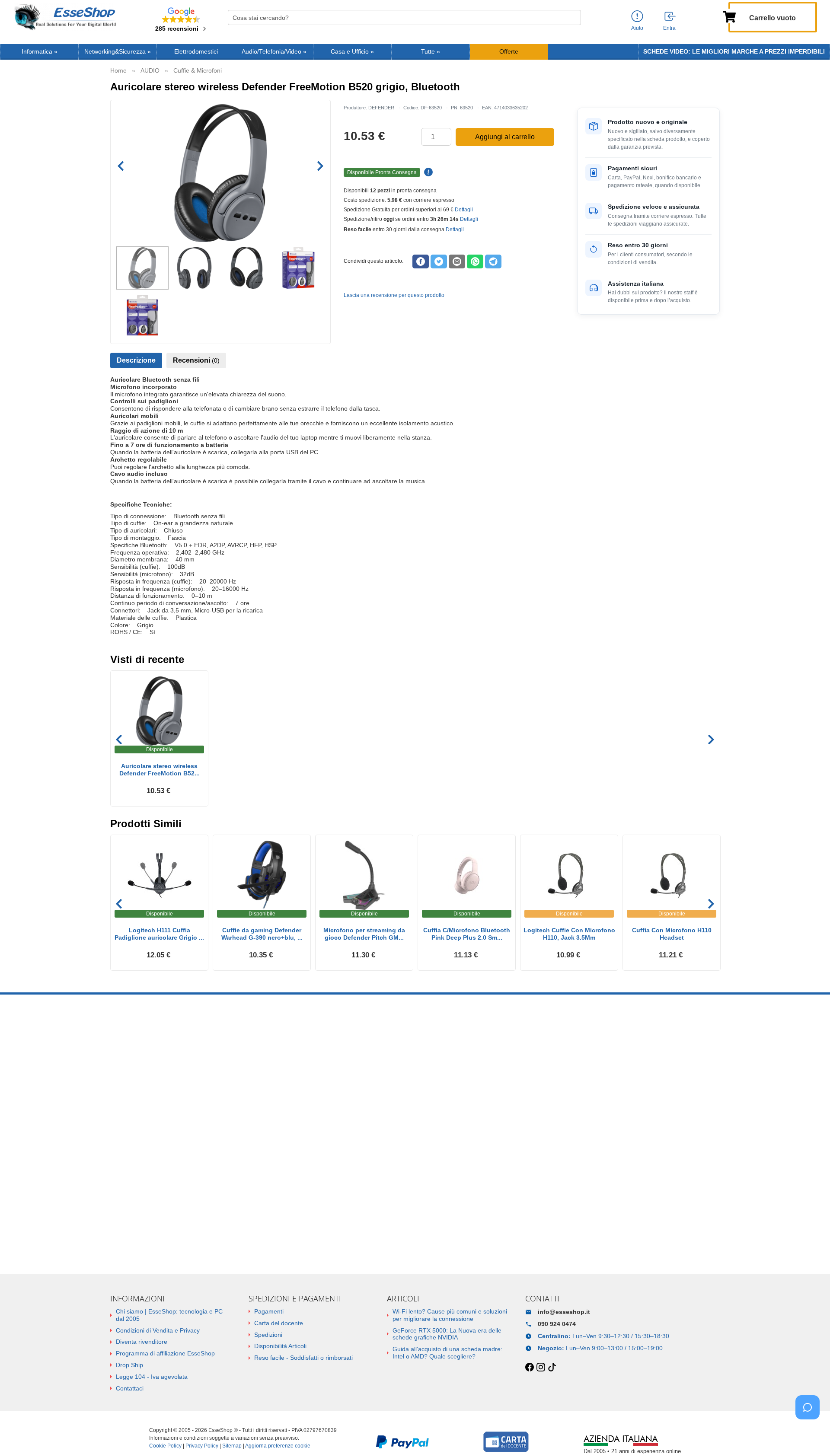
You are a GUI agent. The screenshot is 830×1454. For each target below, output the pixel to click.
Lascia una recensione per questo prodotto (394, 295)
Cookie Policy (165, 1446)
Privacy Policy (201, 1446)
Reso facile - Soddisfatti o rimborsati (303, 1357)
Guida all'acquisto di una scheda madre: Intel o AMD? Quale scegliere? (447, 1353)
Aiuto (637, 28)
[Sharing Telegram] (493, 261)
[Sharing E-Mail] (457, 261)
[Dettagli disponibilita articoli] (427, 172)
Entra (669, 28)
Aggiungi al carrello (505, 136)
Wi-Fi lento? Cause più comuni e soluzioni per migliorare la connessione (450, 1315)
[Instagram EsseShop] (540, 1367)
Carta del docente (278, 1323)
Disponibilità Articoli (280, 1345)
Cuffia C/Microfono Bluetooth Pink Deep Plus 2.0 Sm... (466, 934)
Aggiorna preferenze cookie (277, 1446)
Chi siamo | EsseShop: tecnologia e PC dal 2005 (169, 1315)
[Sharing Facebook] (420, 261)
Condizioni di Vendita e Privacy (158, 1330)
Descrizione (136, 360)
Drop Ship (129, 1365)
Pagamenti (269, 1311)
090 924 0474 (557, 1323)
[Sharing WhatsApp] (475, 261)
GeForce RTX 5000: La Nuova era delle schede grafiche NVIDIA (447, 1334)
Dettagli (464, 210)
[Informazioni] (637, 16)
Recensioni (196, 360)
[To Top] (810, 1434)
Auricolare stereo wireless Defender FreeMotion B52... (159, 769)
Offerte (508, 51)
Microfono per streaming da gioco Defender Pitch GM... (364, 934)
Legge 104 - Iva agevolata (152, 1376)
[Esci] (670, 16)
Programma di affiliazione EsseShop (165, 1353)
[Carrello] (729, 16)
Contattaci (130, 1388)
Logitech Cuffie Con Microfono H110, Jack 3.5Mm (569, 934)
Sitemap (232, 1446)
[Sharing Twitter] (439, 261)
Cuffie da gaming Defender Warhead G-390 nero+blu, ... (262, 934)
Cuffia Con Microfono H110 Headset (672, 934)
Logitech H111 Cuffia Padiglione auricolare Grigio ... (159, 934)
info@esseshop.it (564, 1311)
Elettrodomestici (196, 51)
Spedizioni (268, 1334)
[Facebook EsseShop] (529, 1367)
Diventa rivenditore (141, 1341)
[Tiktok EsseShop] (552, 1367)
